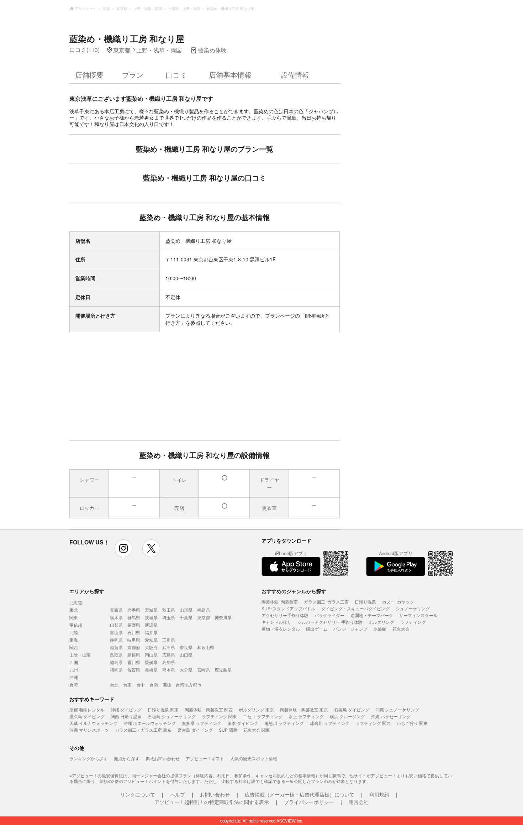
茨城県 (151, 617)
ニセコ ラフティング (262, 716)
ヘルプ (177, 794)
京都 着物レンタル (87, 709)
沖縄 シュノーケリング (397, 709)
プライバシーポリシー (309, 801)
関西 (73, 647)
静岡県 (116, 640)
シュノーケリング (413, 608)
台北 (114, 685)
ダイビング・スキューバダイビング (355, 608)
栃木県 (116, 617)
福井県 (151, 632)
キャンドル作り (276, 622)
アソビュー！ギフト (205, 758)
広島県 (168, 655)
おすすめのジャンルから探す (294, 591)
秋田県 (168, 610)
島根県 (133, 655)
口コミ (176, 74)
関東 (73, 617)
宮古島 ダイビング (195, 730)
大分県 (186, 670)
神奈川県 (223, 617)
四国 (73, 662)
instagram (123, 548)
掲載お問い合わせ (163, 758)
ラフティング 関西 (373, 723)
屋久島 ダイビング (87, 716)
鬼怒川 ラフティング (284, 723)
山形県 (186, 610)
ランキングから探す (88, 758)
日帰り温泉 (365, 602)
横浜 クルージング (347, 716)
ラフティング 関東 (219, 716)
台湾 (73, 685)
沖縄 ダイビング (126, 709)
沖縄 (73, 677)
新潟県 (151, 625)
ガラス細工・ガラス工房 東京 (143, 730)
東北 (73, 610)
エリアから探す (86, 591)
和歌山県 (205, 647)
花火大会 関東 (256, 730)
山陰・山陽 (80, 655)
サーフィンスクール (418, 615)
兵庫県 (168, 647)
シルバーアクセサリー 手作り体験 (330, 622)
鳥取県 (116, 655)
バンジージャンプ (350, 629)
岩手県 (133, 610)
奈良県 (186, 647)
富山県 (116, 632)
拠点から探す (126, 758)
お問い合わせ (215, 794)
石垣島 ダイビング (351, 709)
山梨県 (116, 625)
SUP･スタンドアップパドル (288, 608)
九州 (73, 670)
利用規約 (379, 794)
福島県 (203, 610)
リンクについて (137, 794)
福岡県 (116, 670)
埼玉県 (168, 617)
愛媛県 (151, 662)
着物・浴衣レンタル (281, 629)
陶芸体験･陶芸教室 (280, 602)
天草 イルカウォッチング (93, 723)
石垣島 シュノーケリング (172, 716)
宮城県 (151, 610)
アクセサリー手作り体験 (285, 615)
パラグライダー (329, 615)
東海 (73, 640)
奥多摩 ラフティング (201, 723)
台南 (153, 685)
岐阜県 (133, 640)
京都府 (133, 647)
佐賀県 (133, 670)
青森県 (116, 610)
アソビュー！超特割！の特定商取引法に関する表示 (211, 801)
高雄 (167, 685)
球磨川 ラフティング (329, 723)
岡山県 (151, 655)
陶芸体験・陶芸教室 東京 (304, 709)
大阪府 (151, 647)
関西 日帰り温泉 (126, 716)
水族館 (380, 629)
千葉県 (186, 617)
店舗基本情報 (230, 74)
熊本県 (168, 670)
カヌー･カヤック (398, 602)
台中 (140, 685)
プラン (132, 74)
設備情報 (295, 74)
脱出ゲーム (316, 629)
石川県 (133, 632)
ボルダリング (381, 622)
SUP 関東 (228, 730)
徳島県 (116, 662)
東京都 (203, 617)
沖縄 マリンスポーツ (89, 730)
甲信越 (75, 625)
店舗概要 (89, 74)
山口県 (186, 655)
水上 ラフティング (306, 716)
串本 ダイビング (242, 723)
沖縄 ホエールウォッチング (149, 723)
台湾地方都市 (188, 685)
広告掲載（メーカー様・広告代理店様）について (299, 794)
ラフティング (413, 622)
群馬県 (133, 617)
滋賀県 (116, 647)
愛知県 (151, 640)
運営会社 (359, 801)
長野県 (133, 625)
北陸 (73, 632)
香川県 (133, 662)
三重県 (168, 640)
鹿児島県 (223, 670)
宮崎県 (203, 670)
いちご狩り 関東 (412, 723)
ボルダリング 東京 (256, 709)
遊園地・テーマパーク (371, 615)
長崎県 (151, 670)
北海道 (75, 602)
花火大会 (401, 629)
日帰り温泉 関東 (163, 709)
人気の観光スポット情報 (253, 758)
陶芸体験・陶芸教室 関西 (209, 709)
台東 (127, 685)
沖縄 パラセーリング (391, 716)
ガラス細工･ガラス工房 (326, 602)
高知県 (168, 662)
